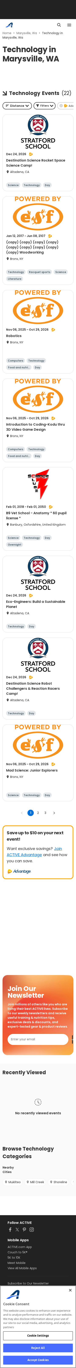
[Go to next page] (54, 813)
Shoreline (60, 1182)
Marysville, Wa (26, 33)
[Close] (70, 1290)
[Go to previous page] (22, 813)
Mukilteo (14, 1182)
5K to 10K (14, 1257)
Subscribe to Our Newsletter (28, 1283)
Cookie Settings (38, 1335)
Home (7, 33)
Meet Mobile (17, 1263)
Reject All (38, 1348)
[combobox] (17, 105)
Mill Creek (37, 1182)
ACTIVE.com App (20, 1247)
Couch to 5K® (17, 1252)
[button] (45, 105)
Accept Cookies (38, 1360)
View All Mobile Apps (22, 1268)
